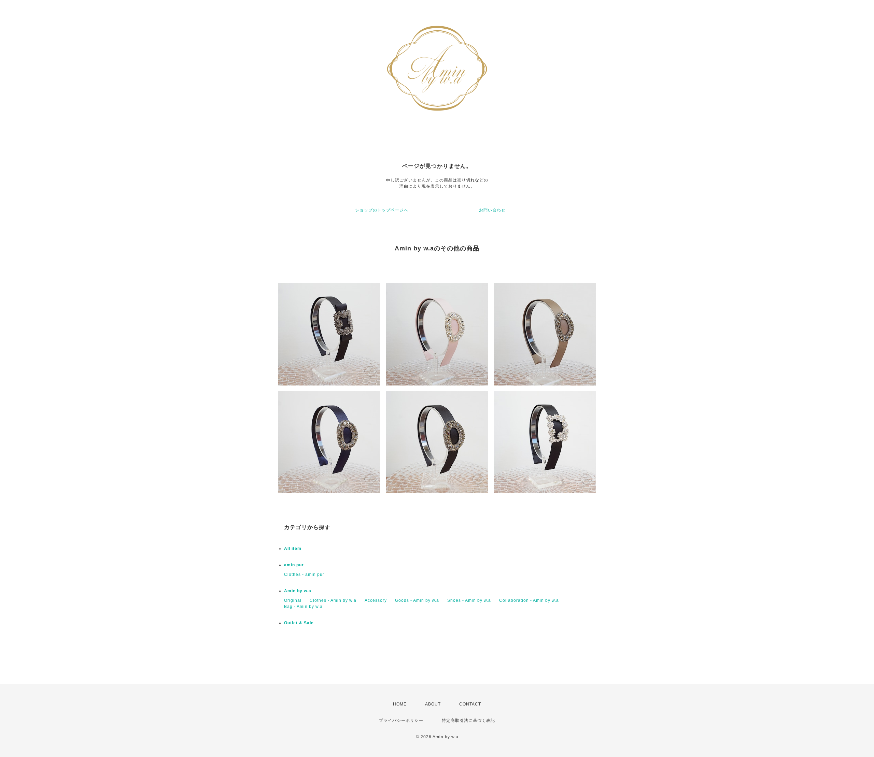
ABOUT (433, 704)
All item (292, 548)
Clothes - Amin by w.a (333, 600)
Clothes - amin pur (304, 574)
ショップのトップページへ (381, 210)
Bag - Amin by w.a (303, 606)
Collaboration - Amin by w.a (529, 600)
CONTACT (470, 704)
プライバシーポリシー (401, 720)
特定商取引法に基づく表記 (468, 720)
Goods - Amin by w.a (417, 600)
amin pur (294, 565)
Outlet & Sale (299, 623)
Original (292, 600)
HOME (400, 704)
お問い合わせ (492, 210)
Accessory (376, 600)
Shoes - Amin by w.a (469, 600)
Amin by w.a (297, 590)
